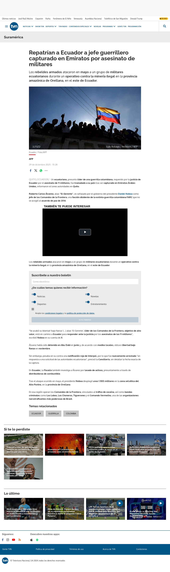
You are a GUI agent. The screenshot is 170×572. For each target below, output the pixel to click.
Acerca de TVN (109, 549)
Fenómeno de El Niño (62, 18)
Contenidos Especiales (79, 26)
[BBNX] (5, 560)
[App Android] (38, 539)
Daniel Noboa (125, 193)
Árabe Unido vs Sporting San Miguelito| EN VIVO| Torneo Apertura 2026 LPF (143, 513)
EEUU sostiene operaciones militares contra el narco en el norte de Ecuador (103, 449)
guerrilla (53, 413)
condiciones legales (54, 313)
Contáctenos (141, 549)
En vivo (164, 18)
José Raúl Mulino (25, 18)
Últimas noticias (9, 18)
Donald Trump (136, 18)
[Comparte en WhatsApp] (41, 170)
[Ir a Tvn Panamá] (14, 26)
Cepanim (39, 18)
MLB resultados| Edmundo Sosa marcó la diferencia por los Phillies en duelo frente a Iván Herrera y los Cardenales (23, 512)
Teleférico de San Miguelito (116, 18)
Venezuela (78, 18)
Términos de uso (76, 549)
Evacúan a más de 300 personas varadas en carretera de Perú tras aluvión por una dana (23, 449)
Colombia (71, 413)
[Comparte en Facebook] (30, 170)
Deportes (50, 26)
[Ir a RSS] (20, 539)
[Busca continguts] (164, 26)
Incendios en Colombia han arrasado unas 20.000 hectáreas (63, 450)
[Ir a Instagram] (8, 539)
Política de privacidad (45, 549)
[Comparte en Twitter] (35, 170)
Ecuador (36, 413)
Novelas (97, 26)
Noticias (27, 26)
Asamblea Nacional (93, 18)
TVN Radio (63, 26)
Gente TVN (122, 26)
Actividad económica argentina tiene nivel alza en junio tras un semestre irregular (145, 449)
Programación (134, 26)
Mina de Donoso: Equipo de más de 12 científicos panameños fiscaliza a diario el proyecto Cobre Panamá (64, 512)
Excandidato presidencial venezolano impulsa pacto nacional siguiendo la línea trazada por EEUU (20, 472)
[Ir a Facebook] (3, 539)
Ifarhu (47, 18)
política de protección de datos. (81, 313)
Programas (108, 26)
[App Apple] (32, 539)
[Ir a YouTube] (14, 539)
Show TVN (39, 26)
